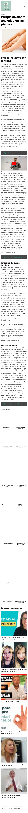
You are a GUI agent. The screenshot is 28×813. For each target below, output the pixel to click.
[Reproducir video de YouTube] (14, 163)
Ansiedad (3, 14)
